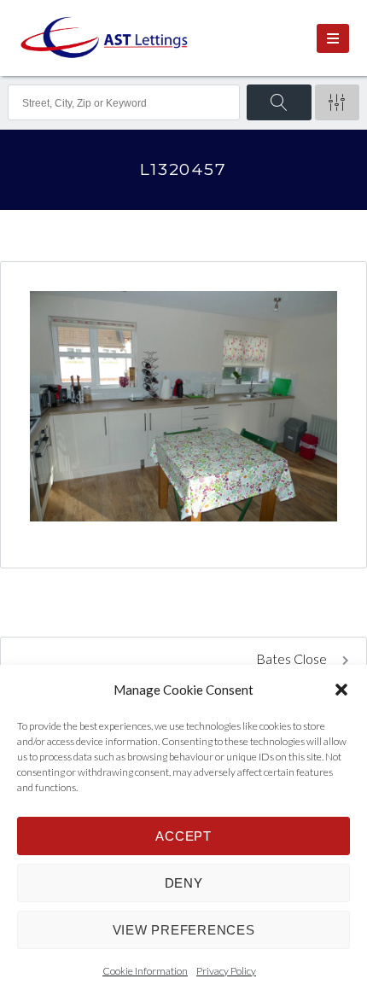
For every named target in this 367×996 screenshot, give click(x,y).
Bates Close (292, 658)
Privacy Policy (226, 970)
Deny (184, 883)
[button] (341, 689)
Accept (183, 836)
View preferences (184, 930)
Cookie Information (145, 970)
